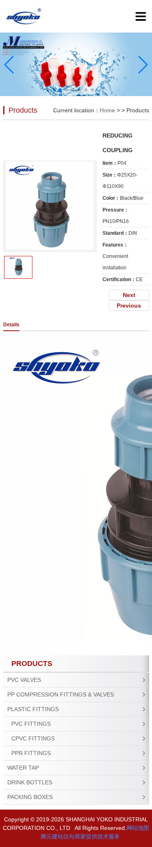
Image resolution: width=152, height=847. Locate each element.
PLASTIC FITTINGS (33, 709)
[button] (60, 90)
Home (107, 110)
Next (129, 295)
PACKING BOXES (30, 797)
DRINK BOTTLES (29, 782)
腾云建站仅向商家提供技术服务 (80, 836)
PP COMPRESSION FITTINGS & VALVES (60, 694)
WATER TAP (23, 767)
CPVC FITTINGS (33, 738)
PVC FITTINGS (31, 723)
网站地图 (137, 828)
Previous (129, 305)
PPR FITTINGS (31, 753)
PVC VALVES (24, 680)
